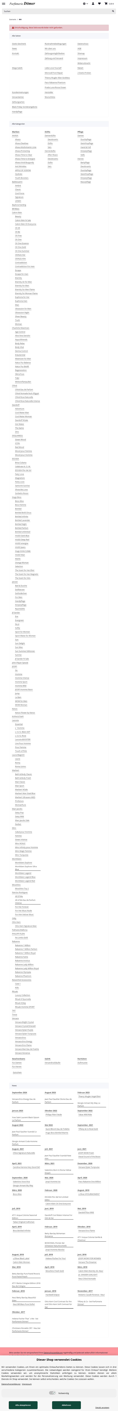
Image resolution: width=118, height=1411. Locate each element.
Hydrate (18, 174)
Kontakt (15, 53)
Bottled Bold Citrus (23, 512)
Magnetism (20, 478)
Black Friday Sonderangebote (24, 107)
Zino (17, 431)
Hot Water (19, 424)
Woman (18, 324)
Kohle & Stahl (17, 716)
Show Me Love (21, 489)
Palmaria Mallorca (19, 930)
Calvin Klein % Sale (23, 220)
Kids (17, 987)
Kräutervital (20, 355)
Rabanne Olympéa (23, 972)
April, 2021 (17, 1163)
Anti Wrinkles (20, 166)
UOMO (18, 201)
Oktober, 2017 (18, 1312)
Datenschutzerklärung (53, 1352)
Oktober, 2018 (84, 1226)
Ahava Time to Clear (23, 155)
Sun (16, 639)
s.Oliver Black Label (21, 1258)
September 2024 (19, 1092)
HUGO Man (20, 555)
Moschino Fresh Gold (55, 1271)
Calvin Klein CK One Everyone (58, 1203)
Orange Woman (22, 562)
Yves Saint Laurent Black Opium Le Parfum (25, 1119)
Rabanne (16, 941)
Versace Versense (22, 1053)
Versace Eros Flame (23, 1045)
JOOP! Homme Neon (24, 689)
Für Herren (16, 1066)
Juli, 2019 (16, 1208)
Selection (19, 566)
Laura (17, 758)
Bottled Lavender (22, 520)
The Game (19, 428)
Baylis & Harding (19, 205)
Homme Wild (20, 685)
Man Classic (20, 782)
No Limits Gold (21, 937)
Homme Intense (22, 678)
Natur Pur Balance (23, 362)
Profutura (19, 801)
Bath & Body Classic (23, 774)
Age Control (20, 332)
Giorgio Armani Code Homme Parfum (24, 1142)
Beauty (18, 216)
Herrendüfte (50, 151)
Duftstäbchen (21, 593)
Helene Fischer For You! (56, 1258)
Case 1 (18, 983)
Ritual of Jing (20, 1003)
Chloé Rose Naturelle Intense (27, 401)
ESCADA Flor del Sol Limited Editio (56, 1198)
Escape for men (21, 274)
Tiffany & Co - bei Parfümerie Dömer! (90, 1303)
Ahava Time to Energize (25, 158)
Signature (19, 197)
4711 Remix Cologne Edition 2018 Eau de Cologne (26, 1284)
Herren (81, 158)
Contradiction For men (25, 266)
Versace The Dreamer (87, 1262)
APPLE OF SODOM (23, 170)
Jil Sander (16, 612)
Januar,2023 (17, 1110)
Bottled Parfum (21, 528)
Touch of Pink (21, 751)
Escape (18, 270)
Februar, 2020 (51, 1190)
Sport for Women (22, 631)
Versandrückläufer (52, 1062)
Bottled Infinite (21, 516)
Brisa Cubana (20, 462)
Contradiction (21, 262)
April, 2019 (17, 1226)
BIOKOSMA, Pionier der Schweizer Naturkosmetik (56, 1244)
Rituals (15, 991)
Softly (17, 628)
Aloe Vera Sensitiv (22, 335)
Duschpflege (86, 139)
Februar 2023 (84, 1092)
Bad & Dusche (21, 585)
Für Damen (17, 1062)
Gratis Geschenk (19, 43)
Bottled (18, 508)
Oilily (14, 918)
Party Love (19, 481)
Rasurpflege (86, 181)
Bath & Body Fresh (23, 778)
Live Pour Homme (23, 743)
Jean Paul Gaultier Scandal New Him (58, 1157)
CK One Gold (20, 247)
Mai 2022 (49, 1125)
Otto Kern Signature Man (26, 926)
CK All (17, 228)
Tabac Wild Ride (85, 1114)
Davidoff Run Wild (86, 1212)
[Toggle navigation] (3, 2)
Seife (83, 155)
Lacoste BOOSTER (22, 739)
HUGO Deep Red (22, 539)
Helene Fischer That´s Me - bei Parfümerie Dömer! (25, 1320)
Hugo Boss (16, 497)
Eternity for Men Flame (25, 289)
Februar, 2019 (51, 1226)
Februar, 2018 (18, 1291)
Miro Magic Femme (23, 851)
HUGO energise (21, 543)
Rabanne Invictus (22, 960)
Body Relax (20, 343)
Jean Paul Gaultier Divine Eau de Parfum (58, 1100)
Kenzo (14, 708)
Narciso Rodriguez (20, 892)
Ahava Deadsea (21, 143)
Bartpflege (85, 162)
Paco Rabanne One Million (89, 1181)
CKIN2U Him (20, 258)
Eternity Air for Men (23, 281)
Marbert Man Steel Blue (25, 793)
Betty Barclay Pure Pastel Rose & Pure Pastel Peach (26, 1275)
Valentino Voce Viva (21, 1181)
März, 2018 (82, 1267)
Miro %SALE (20, 843)
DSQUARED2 (17, 435)
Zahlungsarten (18, 102)
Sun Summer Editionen (25, 651)
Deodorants (53, 139)
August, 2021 (18, 1149)
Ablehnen (66, 1405)
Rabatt (80, 68)
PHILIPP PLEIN (18, 933)
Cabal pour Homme (23, 832)
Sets (49, 147)
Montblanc (16, 858)
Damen (81, 135)
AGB (79, 48)
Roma (17, 762)
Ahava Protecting (22, 151)
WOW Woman (21, 705)
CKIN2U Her (20, 255)
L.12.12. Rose (20, 735)
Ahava (17, 139)
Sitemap (81, 53)
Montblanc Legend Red (25, 881)
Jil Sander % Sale (22, 658)
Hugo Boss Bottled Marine (57, 1132)
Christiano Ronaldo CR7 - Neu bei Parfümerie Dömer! (26, 1329)
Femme (18, 835)
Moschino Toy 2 (22, 888)
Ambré (18, 185)
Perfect (18, 824)
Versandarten (18, 97)
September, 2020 (19, 1177)
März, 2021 (49, 1163)
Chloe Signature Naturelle (24, 1153)
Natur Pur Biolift (22, 366)
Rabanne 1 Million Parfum (26, 949)
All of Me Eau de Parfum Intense (25, 901)
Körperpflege (20, 605)
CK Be (17, 231)
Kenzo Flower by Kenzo (25, 712)
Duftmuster (82, 1062)
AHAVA (15, 135)
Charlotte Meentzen (20, 328)
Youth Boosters (21, 178)
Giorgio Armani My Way (23, 1185)
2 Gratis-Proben (84, 72)
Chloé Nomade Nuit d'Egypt (27, 393)
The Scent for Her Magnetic (26, 574)
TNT (14, 1010)
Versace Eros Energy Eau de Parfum (23, 1100)
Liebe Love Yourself (53, 68)
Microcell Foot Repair (54, 72)
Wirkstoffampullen (23, 381)
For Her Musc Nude (23, 910)
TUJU (17, 378)
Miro (14, 828)
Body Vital (19, 347)
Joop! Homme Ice (53, 1181)
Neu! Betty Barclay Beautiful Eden (24, 1299)
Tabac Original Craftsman (23, 1222)
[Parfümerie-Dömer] (22, 3)
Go (16, 670)
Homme (18, 674)
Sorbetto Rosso (21, 493)
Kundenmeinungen (20, 92)
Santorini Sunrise (22, 485)
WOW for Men (21, 701)
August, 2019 (83, 1190)
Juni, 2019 (49, 1208)
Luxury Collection (22, 995)
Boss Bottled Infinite (21, 1230)
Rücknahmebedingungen (55, 43)
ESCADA (15, 458)
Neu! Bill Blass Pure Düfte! (24, 1304)
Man (17, 305)
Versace (15, 1018)
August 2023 (50, 1092)
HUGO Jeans (20, 547)
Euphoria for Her (22, 297)
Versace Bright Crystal (24, 1022)
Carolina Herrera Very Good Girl (26, 1167)
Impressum (82, 58)
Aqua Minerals (21, 339)
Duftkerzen (20, 589)
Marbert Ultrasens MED (25, 797)
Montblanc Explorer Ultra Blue (26, 868)
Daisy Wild (19, 816)
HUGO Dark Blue (22, 535)
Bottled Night (21, 524)
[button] (85, 3)
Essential (19, 724)
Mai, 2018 (16, 1267)
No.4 (17, 624)
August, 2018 (18, 1254)
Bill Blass (15, 208)
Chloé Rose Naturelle (24, 397)
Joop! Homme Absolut (55, 1249)
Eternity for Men (22, 285)
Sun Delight (20, 643)
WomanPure (20, 805)
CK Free (18, 235)
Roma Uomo (20, 766)
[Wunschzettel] (99, 3)
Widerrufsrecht (84, 63)
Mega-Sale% (17, 68)
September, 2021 (85, 1125)
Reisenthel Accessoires (21, 980)
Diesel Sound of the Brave (89, 1156)
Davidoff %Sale (21, 420)
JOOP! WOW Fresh (86, 1153)
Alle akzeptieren (23, 1405)
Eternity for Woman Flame (26, 293)
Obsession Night (22, 312)
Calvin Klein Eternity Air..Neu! (90, 1271)
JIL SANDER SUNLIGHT (87, 1274)
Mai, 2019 (82, 1208)
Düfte (50, 143)
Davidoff (15, 405)
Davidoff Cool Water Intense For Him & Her (58, 1216)
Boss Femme (20, 504)
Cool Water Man (22, 412)
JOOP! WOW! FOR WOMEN (89, 1258)
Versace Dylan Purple (24, 1030)
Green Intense (21, 839)
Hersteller (49, 92)
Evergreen (19, 620)
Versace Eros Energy (23, 1041)
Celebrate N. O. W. (23, 466)
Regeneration (21, 370)
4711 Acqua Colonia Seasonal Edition (24, 1216)
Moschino (16, 884)
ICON (17, 443)
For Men (18, 597)
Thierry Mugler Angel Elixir (89, 1096)
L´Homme (19, 728)
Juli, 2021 (49, 1149)
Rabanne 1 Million (22, 945)
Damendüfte (50, 135)
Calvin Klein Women (21, 1262)
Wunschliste (50, 97)
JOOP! (14, 666)
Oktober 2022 (51, 1110)
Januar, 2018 (50, 1291)
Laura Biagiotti (18, 755)
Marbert (15, 770)
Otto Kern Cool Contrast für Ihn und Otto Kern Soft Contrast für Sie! (58, 1304)
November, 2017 (85, 1291)
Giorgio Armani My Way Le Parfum (89, 1104)
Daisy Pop (19, 812)
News (14, 48)
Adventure (19, 408)
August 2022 (17, 1125)
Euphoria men (21, 301)
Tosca (14, 1014)
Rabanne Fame (21, 957)
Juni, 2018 (82, 1254)
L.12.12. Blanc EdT (22, 732)
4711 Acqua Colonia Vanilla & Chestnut (90, 1238)
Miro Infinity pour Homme (26, 847)
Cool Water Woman (23, 416)
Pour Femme (20, 747)
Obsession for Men (23, 308)
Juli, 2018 (49, 1254)
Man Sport (19, 785)
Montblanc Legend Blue (25, 877)
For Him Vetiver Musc (24, 914)
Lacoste (15, 720)
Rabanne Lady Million (24, 964)
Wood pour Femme (23, 451)
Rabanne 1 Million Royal (25, 953)
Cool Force (19, 193)
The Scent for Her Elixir (24, 570)
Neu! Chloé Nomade (87, 1278)
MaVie (17, 558)
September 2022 (85, 1110)
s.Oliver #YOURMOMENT (89, 1194)
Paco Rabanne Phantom (55, 82)
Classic (18, 189)
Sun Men (19, 647)
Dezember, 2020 (85, 1163)
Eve (16, 616)
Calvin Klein (17, 212)
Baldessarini (17, 181)
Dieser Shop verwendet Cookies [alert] (59, 1360)
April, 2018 (49, 1267)
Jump (17, 693)
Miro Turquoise (21, 855)
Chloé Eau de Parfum (24, 389)
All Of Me (19, 896)
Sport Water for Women (25, 635)
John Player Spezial (20, 662)
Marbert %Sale (21, 789)
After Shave (53, 155)
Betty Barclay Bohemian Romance (55, 1235)
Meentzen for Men (23, 358)
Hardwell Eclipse (52, 1294)
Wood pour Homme (23, 455)
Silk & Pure (19, 374)
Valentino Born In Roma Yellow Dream (58, 1171)
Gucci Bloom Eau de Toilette (57, 1129)
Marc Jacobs (17, 808)
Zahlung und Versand (54, 58)
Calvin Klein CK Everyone (25, 224)
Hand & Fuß (86, 147)
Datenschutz (83, 43)
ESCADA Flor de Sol (23, 470)
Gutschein (17, 1072)
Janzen (15, 581)
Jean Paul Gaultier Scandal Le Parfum (24, 1133)
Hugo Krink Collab (23, 551)
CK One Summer (22, 251)
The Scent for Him (22, 578)
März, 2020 (17, 1190)
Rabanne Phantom (23, 976)
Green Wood (20, 439)
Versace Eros (20, 1037)
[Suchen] (113, 11)
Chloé (14, 385)
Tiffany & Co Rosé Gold (88, 1129)
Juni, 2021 (82, 1149)
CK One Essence (22, 243)
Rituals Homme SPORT (25, 1007)
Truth (17, 320)
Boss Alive (19, 501)
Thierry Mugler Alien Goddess (57, 77)
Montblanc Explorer (23, 862)
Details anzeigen (102, 1407)
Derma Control (21, 351)
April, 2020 (82, 1177)
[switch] (52, 1393)
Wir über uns (50, 48)
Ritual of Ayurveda (23, 999)
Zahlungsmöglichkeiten (55, 53)
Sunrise (18, 655)
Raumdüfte (20, 608)
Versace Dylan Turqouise (25, 1033)
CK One (18, 239)
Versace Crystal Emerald (25, 1026)
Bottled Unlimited (22, 531)
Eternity (18, 278)
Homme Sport (21, 681)
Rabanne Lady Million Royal (27, 968)
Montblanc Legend (23, 873)
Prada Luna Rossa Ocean (55, 87)
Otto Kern (16, 922)
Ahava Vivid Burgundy (24, 162)
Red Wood (19, 447)
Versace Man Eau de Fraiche (27, 1049)
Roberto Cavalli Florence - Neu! (91, 1294)
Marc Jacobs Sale (22, 820)
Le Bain (18, 697)
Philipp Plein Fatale (54, 1114)
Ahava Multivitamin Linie (25, 147)
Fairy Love (19, 474)
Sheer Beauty (20, 316)
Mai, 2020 (49, 1177)
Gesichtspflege (87, 143)
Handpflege (17, 111)
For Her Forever (22, 906)
